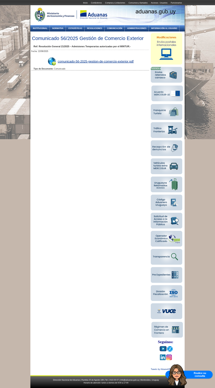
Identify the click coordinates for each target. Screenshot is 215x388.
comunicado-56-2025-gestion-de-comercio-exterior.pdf (96, 61)
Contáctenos (96, 3)
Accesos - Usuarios (159, 3)
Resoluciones (94, 28)
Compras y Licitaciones (115, 3)
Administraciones (136, 28)
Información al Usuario (164, 28)
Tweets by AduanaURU (161, 369)
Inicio (85, 3)
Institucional (40, 28)
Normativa (57, 28)
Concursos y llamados (138, 3)
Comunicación (114, 28)
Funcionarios (176, 3)
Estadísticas (75, 28)
